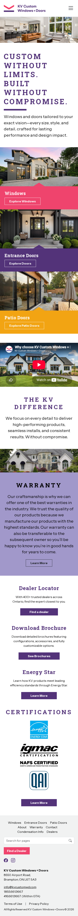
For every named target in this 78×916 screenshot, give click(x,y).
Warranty (36, 827)
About (22, 827)
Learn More (39, 563)
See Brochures (39, 656)
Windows (14, 822)
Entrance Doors (35, 822)
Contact (51, 827)
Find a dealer (39, 612)
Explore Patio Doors (24, 325)
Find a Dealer (17, 851)
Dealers (52, 832)
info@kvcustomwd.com (20, 887)
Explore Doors (20, 263)
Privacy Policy (39, 904)
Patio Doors (58, 822)
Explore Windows (22, 201)
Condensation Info (30, 832)
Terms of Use (13, 904)
